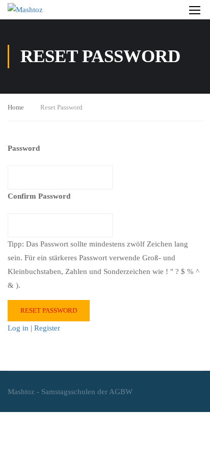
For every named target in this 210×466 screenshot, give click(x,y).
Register (47, 328)
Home (16, 107)
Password (24, 148)
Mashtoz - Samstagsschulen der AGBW (70, 392)
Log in (18, 328)
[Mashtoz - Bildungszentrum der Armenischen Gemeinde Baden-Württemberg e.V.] (51, 10)
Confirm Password (39, 196)
